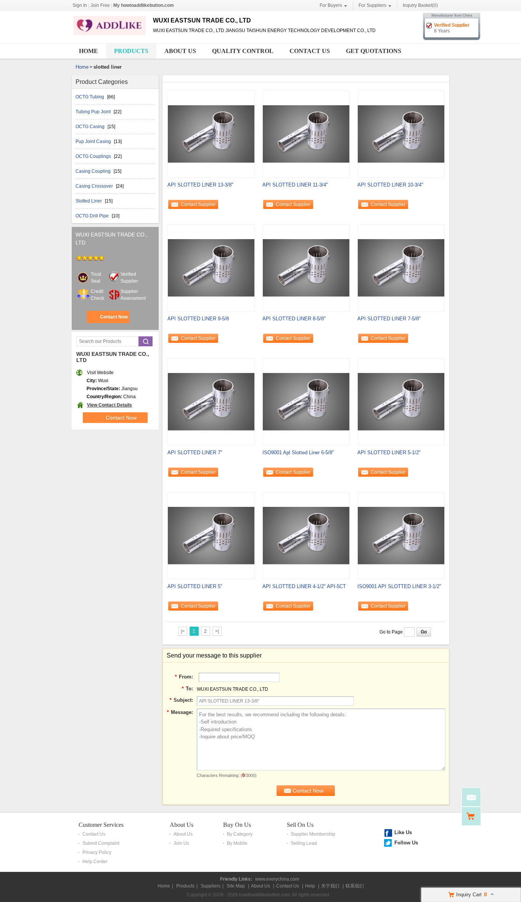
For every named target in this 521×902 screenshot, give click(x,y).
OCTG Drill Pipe (93, 216)
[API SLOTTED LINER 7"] (211, 401)
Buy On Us (237, 825)
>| (217, 631)
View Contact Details (109, 405)
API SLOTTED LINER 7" (194, 452)
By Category (239, 834)
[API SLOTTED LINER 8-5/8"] (306, 267)
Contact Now (114, 317)
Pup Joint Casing (94, 141)
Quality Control (242, 51)
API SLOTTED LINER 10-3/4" (390, 185)
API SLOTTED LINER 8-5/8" (294, 319)
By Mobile (237, 843)
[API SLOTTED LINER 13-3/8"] (211, 133)
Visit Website (100, 372)
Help (310, 886)
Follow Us (406, 843)
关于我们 (330, 886)
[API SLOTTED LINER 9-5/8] (211, 267)
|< (183, 631)
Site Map (236, 886)
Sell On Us (300, 825)
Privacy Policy (96, 852)
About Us (180, 51)
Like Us (403, 832)
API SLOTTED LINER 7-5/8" (389, 319)
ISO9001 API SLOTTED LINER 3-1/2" (399, 586)
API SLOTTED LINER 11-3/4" (295, 185)
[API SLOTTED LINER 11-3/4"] (306, 133)
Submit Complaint (100, 843)
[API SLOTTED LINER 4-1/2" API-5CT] (306, 535)
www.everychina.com (277, 879)
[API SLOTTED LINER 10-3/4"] (401, 133)
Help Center (95, 861)
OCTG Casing (91, 126)
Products (131, 51)
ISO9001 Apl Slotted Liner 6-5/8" (298, 452)
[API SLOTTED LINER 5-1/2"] (401, 401)
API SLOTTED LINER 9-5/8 (198, 319)
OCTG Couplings (94, 156)
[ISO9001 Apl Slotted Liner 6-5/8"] (306, 401)
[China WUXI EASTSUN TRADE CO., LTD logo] (109, 35)
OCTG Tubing (90, 97)
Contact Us (309, 51)
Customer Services (101, 825)
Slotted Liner (89, 201)
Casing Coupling (94, 171)
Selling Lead (304, 843)
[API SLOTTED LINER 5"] (211, 535)
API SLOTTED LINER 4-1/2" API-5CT (304, 586)
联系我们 (355, 886)
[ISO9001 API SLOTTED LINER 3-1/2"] (401, 535)
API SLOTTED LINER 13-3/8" (200, 185)
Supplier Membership (313, 834)
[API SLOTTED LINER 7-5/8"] (401, 267)
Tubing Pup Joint (94, 111)
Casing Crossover (95, 186)
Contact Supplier (198, 204)
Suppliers (210, 886)
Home (88, 51)
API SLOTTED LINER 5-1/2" (389, 452)
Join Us (181, 843)
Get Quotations (373, 51)
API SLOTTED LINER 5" (194, 586)
